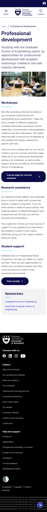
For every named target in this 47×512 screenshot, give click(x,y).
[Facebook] (4, 356)
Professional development (23, 26)
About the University (11, 369)
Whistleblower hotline (11, 469)
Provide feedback (10, 463)
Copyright (18, 487)
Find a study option (10, 402)
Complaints (7, 458)
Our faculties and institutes (14, 375)
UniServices (8, 423)
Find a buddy (13, 281)
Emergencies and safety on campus (18, 447)
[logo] (23, 12)
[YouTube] (23, 356)
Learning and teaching (12, 396)
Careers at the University (13, 418)
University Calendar (11, 412)
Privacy (27, 487)
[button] (44, 4)
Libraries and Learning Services (16, 391)
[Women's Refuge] (6, 481)
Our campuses (9, 385)
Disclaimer (6, 490)
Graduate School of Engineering (21, 301)
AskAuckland (8, 442)
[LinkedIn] (10, 356)
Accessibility (6, 487)
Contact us (7, 436)
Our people (7, 407)
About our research (11, 380)
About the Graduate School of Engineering (20, 308)
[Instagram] (16, 356)
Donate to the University (13, 452)
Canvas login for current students (19, 176)
